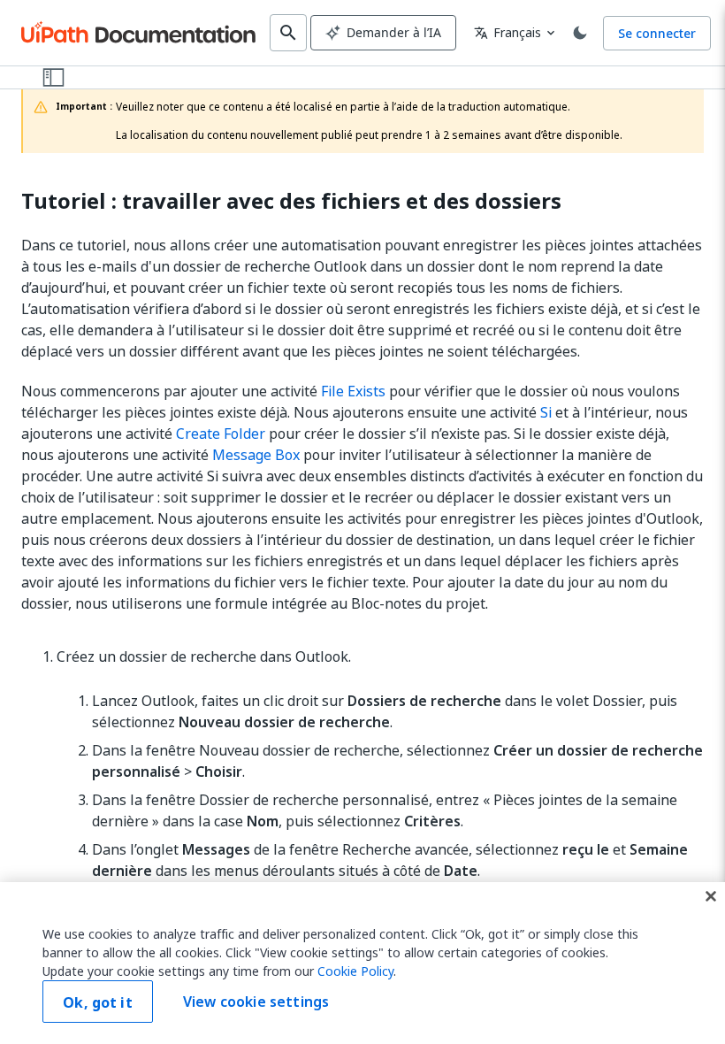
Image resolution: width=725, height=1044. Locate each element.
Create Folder (220, 433)
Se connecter (657, 33)
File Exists (353, 391)
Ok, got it (98, 1002)
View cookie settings (256, 1001)
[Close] (711, 896)
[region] (362, 963)
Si (546, 412)
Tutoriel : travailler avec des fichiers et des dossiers (291, 201)
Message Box (256, 454)
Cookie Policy (355, 971)
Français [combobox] (507, 32)
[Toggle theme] (580, 32)
